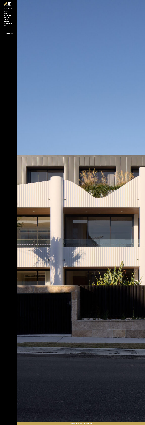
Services (6, 21)
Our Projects (8, 8)
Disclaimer (7, 33)
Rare (7, 34)
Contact (6, 30)
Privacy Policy (11, 33)
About (6, 13)
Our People (7, 15)
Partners (6, 19)
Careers (6, 25)
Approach (7, 17)
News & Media (8, 23)
